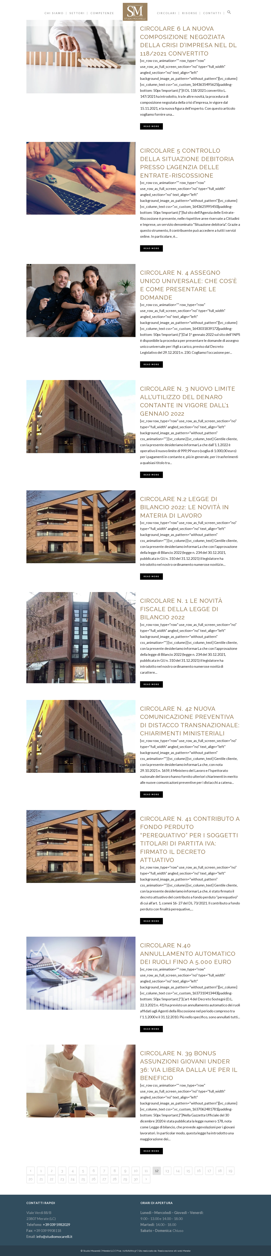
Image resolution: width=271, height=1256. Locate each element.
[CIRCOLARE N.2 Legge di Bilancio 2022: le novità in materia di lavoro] (81, 526)
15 (188, 1171)
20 (31, 1179)
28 (115, 1179)
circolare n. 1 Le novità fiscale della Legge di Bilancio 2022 (181, 609)
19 (230, 1171)
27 (104, 1179)
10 (136, 1171)
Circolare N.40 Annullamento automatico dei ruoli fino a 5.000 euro (187, 953)
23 (62, 1179)
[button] (229, 13)
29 (125, 1179)
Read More (151, 126)
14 (178, 1171)
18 (220, 1171)
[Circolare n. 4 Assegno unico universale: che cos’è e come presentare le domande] (81, 300)
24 (73, 1179)
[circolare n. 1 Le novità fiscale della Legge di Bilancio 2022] (81, 637)
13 (167, 1171)
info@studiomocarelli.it (54, 1236)
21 (41, 1179)
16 (199, 1171)
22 (51, 1179)
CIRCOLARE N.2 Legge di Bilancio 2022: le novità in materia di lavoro (184, 507)
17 (209, 1171)
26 (94, 1179)
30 (136, 1179)
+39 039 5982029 (56, 1224)
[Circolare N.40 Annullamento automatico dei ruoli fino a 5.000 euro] (81, 973)
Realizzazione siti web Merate (174, 1250)
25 (83, 1179)
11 (146, 1171)
